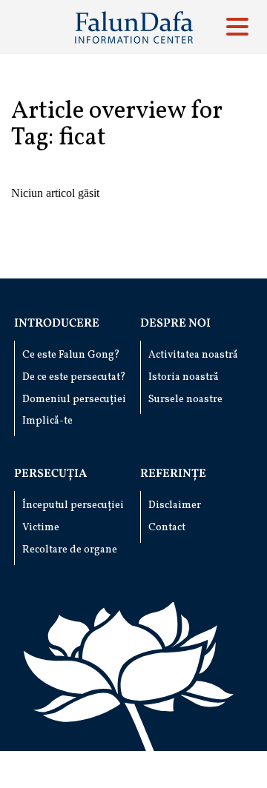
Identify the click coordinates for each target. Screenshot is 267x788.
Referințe (173, 474)
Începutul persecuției (73, 505)
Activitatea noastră (193, 355)
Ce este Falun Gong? (71, 355)
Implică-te (47, 421)
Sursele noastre (185, 400)
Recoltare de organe (69, 550)
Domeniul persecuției (74, 400)
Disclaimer (174, 505)
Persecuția (50, 474)
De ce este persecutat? (74, 377)
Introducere (56, 323)
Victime (40, 528)
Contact (166, 528)
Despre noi (175, 323)
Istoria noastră (183, 377)
